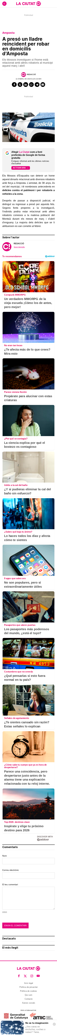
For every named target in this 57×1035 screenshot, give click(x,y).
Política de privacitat (28, 987)
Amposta (8, 32)
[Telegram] (37, 84)
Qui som (28, 995)
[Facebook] (14, 84)
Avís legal (28, 983)
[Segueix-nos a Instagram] (32, 976)
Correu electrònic (10, 870)
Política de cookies (28, 991)
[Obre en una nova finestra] (16, 1016)
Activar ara (19, 168)
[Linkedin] (25, 84)
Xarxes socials (28, 1003)
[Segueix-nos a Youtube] (38, 976)
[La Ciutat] (28, 3)
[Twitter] (20, 84)
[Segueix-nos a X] (25, 976)
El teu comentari (10, 884)
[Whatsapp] (31, 84)
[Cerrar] (54, 1024)
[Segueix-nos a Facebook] (19, 976)
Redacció (31, 74)
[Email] (42, 84)
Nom (4, 856)
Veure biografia (19, 247)
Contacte (29, 999)
